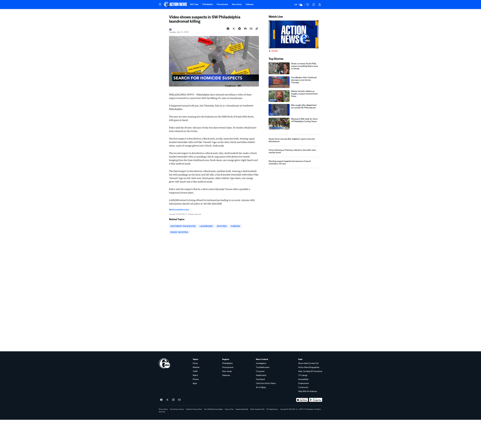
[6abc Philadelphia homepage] (175, 4)
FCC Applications (272, 409)
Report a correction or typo (179, 209)
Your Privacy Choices (177, 409)
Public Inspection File (257, 409)
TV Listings (302, 375)
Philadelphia (207, 4)
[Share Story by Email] (251, 29)
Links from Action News (266, 383)
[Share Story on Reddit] (239, 29)
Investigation (261, 363)
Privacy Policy (163, 409)
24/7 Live (194, 4)
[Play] (294, 34)
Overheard (260, 379)
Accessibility (303, 379)
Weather (196, 367)
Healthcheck (261, 375)
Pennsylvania (222, 4)
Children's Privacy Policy (194, 409)
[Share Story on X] (234, 29)
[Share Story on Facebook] (228, 29)
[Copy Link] (257, 29)
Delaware (249, 4)
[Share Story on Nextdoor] (245, 29)
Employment (303, 383)
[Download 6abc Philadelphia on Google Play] (315, 400)
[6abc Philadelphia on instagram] (173, 399)
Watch (195, 375)
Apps (195, 383)
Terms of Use (229, 409)
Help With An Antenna (307, 391)
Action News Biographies (308, 367)
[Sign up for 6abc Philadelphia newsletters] (179, 399)
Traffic (195, 371)
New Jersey (237, 4)
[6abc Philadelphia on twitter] (167, 399)
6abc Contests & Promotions (310, 371)
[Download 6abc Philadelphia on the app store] (302, 400)
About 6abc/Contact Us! (308, 363)
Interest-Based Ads (241, 409)
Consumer (260, 371)
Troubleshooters (262, 367)
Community (303, 387)
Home (195, 363)
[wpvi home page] (164, 363)
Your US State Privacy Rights (213, 409)
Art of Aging (261, 387)
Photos (196, 379)
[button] (160, 4)
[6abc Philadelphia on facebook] (161, 399)
